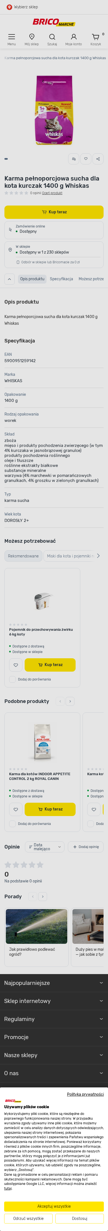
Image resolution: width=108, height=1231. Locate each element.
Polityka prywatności (85, 1094)
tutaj (8, 1188)
